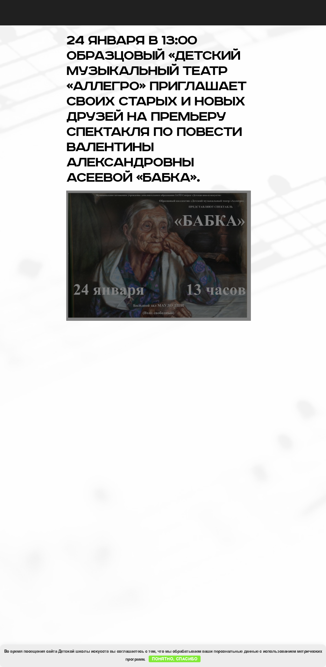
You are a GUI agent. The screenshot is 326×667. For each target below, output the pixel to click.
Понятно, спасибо (174, 659)
